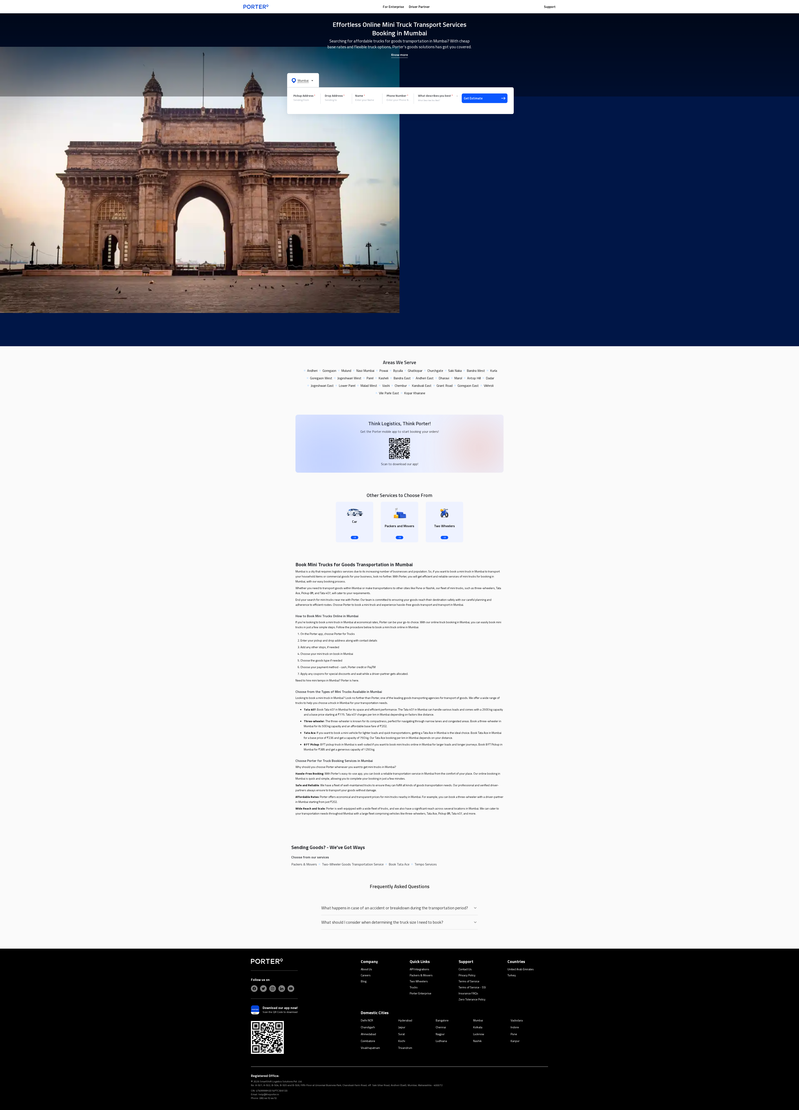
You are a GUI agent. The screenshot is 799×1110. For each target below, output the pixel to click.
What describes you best (435, 96)
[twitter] (263, 988)
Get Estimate (473, 98)
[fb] (254, 988)
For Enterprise (393, 6)
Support (550, 6)
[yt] (291, 988)
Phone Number (397, 96)
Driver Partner (419, 6)
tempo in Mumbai (328, 680)
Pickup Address (304, 96)
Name (360, 96)
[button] (303, 80)
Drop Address (335, 96)
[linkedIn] (281, 988)
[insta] (272, 988)
